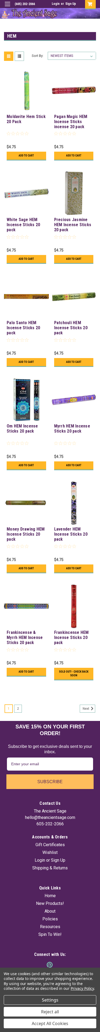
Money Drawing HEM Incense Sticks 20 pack (26, 534)
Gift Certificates (50, 844)
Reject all (50, 1012)
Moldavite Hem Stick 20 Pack (26, 119)
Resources (50, 926)
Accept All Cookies (50, 1023)
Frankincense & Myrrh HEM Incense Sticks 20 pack (25, 637)
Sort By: (37, 56)
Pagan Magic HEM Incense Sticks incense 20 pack (70, 121)
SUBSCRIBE (50, 781)
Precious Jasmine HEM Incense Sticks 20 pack (72, 224)
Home (50, 895)
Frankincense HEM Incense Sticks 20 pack (71, 637)
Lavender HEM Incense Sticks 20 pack (70, 534)
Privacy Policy (82, 988)
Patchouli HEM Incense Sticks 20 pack (70, 327)
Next (86, 709)
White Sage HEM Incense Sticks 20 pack (23, 224)
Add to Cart (26, 155)
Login (55, 4)
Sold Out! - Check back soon (74, 673)
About (50, 911)
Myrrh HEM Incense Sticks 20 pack (72, 428)
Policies (50, 918)
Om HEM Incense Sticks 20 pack (22, 428)
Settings (50, 1000)
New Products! (50, 903)
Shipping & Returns (50, 867)
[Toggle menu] (7, 7)
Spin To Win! (50, 934)
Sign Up (70, 4)
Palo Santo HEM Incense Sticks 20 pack (23, 327)
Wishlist (50, 852)
